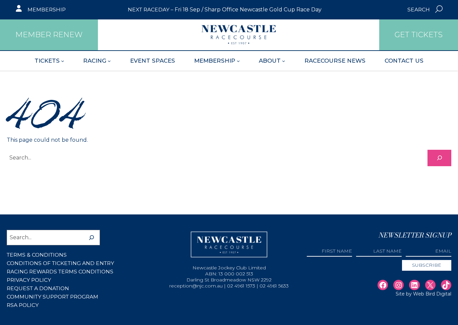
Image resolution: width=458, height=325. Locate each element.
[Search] (439, 158)
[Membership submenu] (238, 60)
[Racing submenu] (109, 60)
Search (418, 9)
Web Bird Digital (432, 294)
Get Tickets (419, 34)
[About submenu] (283, 60)
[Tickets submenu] (62, 60)
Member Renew (48, 34)
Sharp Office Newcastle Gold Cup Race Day (263, 9)
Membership (46, 9)
